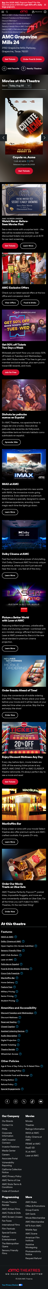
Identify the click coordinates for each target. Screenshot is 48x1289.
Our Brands (7, 1121)
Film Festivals (8, 1228)
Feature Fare (6, 987)
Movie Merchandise (35, 1218)
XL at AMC (30, 1151)
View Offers (10, 303)
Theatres (29, 1125)
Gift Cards (30, 1214)
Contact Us (7, 1125)
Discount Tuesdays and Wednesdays (17, 1013)
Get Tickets (10, 59)
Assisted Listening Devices (12, 1031)
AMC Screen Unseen (12, 1217)
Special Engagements (10, 1089)
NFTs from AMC (33, 1225)
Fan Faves (7, 1220)
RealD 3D (30, 1147)
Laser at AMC (32, 1155)
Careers (6, 1154)
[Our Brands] (24, 1272)
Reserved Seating (8, 1022)
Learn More (28, 246)
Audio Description (9, 1036)
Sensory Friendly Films (11, 950)
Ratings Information (35, 1129)
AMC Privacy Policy (11, 1176)
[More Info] (28, 161)
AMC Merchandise (34, 1221)
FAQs (4, 1129)
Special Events (9, 1232)
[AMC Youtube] (41, 1101)
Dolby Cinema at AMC (11, 941)
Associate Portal (10, 1158)
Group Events (32, 1210)
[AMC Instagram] (15, 1101)
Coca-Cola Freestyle (10, 973)
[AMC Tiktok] (32, 1101)
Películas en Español (10, 964)
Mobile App (31, 1229)
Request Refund (33, 1258)
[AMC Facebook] (7, 1101)
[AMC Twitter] (24, 1101)
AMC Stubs (31, 1202)
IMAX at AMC (7, 937)
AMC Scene (31, 1233)
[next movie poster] (44, 137)
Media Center (9, 1150)
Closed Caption (8, 1026)
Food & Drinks (30, 303)
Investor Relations (10, 1146)
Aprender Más (11, 442)
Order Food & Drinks (32, 59)
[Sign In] (46, 11)
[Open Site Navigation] (2, 12)
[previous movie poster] (3, 137)
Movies (29, 1121)
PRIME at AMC (32, 1143)
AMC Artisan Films (11, 1209)
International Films (11, 1224)
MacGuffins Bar (8, 978)
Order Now (10, 715)
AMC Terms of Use (11, 1180)
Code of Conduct (10, 1191)
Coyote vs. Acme (24, 157)
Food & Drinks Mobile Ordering (15, 969)
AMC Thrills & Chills (11, 1213)
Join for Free (10, 372)
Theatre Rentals (8, 1049)
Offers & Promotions (35, 1206)
